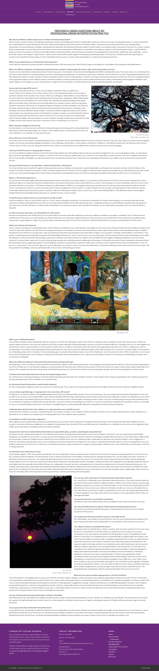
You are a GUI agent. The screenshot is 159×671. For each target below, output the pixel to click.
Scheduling (112, 649)
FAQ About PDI (25, 651)
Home (111, 634)
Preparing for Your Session (118, 647)
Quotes (111, 654)
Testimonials (114, 639)
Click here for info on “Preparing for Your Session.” (60, 121)
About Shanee (114, 637)
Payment (112, 652)
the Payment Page (40, 651)
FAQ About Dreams (115, 642)
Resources (112, 657)
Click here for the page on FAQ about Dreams (91, 422)
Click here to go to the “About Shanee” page (75, 64)
